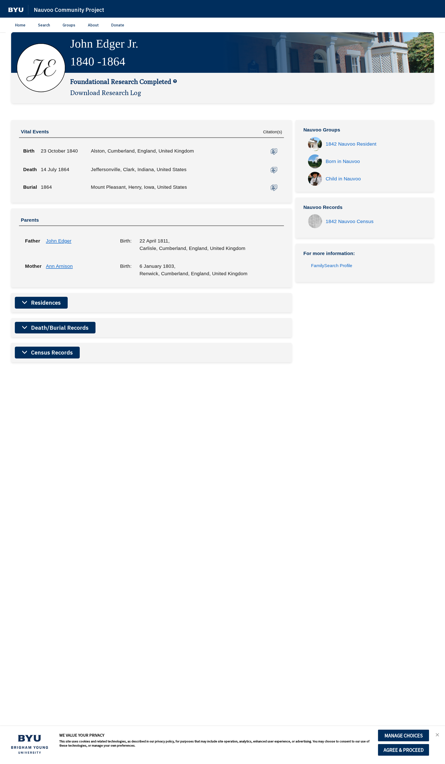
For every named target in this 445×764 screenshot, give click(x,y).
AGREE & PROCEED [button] (404, 750)
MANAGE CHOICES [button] (404, 735)
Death (30, 169)
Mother (32, 266)
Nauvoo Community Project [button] (69, 9)
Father (32, 240)
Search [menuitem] (44, 25)
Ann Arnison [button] (59, 266)
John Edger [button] (58, 240)
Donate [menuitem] (117, 25)
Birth (29, 150)
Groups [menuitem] (69, 25)
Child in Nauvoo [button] (343, 178)
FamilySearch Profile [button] (331, 265)
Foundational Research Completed (120, 81)
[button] (16, 10)
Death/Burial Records (60, 327)
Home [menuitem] (20, 25)
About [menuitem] (93, 25)
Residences (46, 302)
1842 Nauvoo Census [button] (350, 221)
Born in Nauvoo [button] (343, 161)
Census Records (52, 352)
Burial (30, 187)
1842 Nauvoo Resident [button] (351, 144)
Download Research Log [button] (105, 92)
